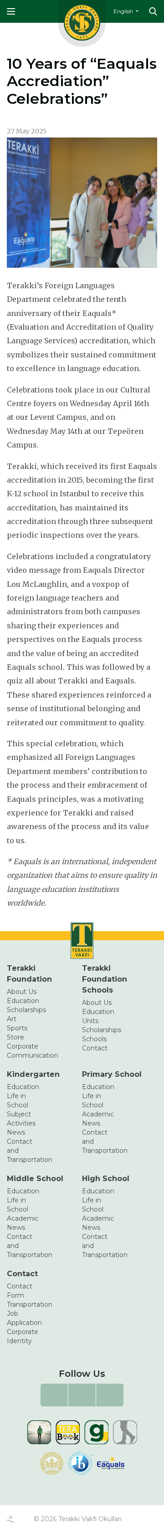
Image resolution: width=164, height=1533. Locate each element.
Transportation (26, 1304)
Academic (98, 1114)
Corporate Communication (26, 1050)
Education (23, 1001)
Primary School (112, 1074)
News (16, 1132)
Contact (95, 1048)
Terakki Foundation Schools (104, 979)
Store (15, 1037)
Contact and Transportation (26, 1150)
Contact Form (19, 1290)
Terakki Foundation (29, 973)
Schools (94, 1039)
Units (90, 1021)
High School (105, 1178)
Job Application (24, 1318)
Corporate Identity (22, 1336)
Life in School (17, 1100)
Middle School (35, 1178)
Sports (17, 1028)
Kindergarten (33, 1074)
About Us (21, 992)
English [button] (123, 11)
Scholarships (26, 1010)
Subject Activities (21, 1118)
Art (11, 1019)
